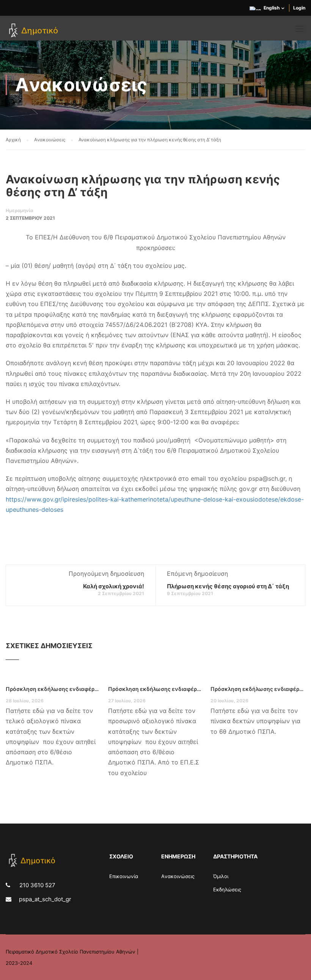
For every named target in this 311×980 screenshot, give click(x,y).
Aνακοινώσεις (178, 876)
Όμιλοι (220, 876)
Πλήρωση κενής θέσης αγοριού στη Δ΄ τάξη (228, 586)
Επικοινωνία (123, 876)
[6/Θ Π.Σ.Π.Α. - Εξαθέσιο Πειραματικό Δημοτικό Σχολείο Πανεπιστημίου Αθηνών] (35, 31)
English (272, 8)
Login (299, 8)
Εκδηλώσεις (227, 889)
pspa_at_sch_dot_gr (45, 899)
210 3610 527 (36, 885)
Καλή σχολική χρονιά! (113, 586)
